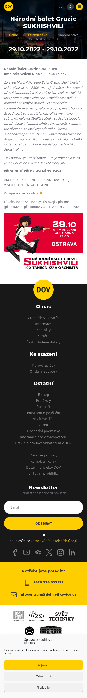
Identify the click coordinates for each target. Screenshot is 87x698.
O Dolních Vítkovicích (43, 318)
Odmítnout (43, 676)
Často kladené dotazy (43, 342)
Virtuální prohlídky (43, 473)
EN (61, 26)
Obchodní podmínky (43, 431)
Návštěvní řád (43, 419)
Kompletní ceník (43, 461)
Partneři (43, 406)
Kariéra (43, 336)
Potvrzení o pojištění (43, 413)
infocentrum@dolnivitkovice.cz (47, 594)
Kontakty (43, 330)
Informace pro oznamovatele (43, 437)
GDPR (43, 425)
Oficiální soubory (43, 371)
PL (61, 19)
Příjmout (43, 665)
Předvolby (43, 687)
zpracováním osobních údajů (54, 541)
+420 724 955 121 (47, 582)
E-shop (43, 394)
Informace (43, 324)
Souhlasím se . (44, 541)
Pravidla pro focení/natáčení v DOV (43, 443)
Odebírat (43, 523)
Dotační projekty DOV (43, 467)
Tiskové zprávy (43, 365)
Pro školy (43, 400)
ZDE (40, 193)
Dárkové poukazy (43, 455)
